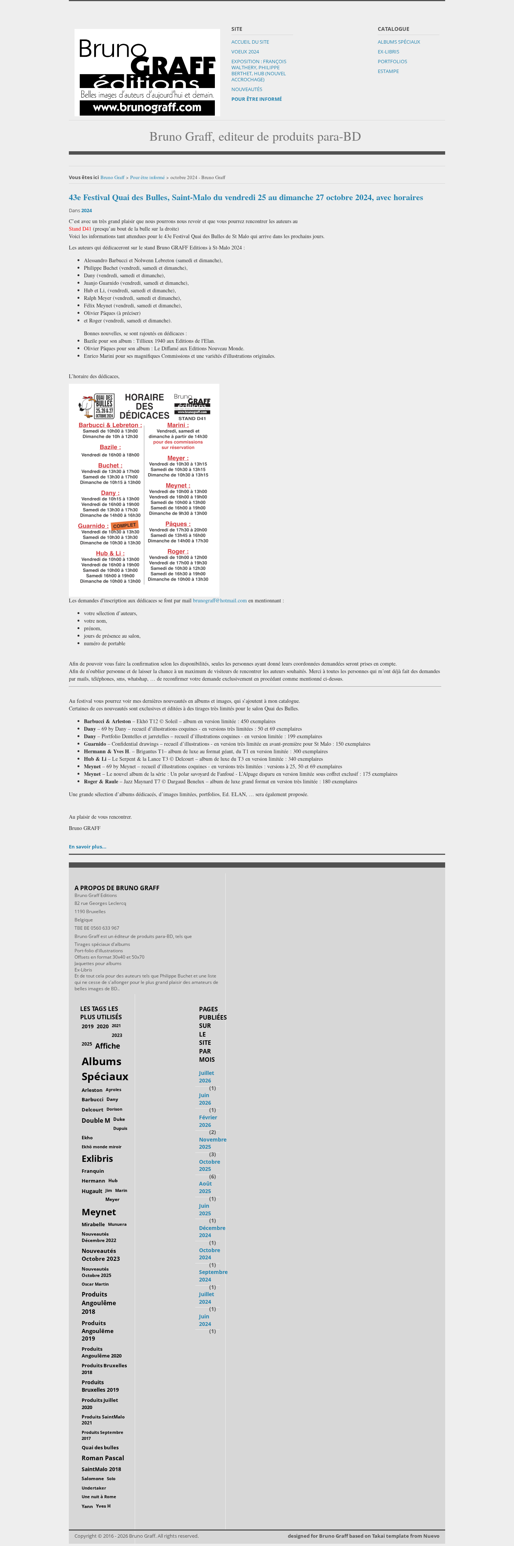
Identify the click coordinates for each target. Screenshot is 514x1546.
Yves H (103, 1506)
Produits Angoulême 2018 (99, 1303)
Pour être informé (256, 99)
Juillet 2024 (206, 1298)
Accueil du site (250, 42)
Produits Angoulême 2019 (98, 1330)
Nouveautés (246, 89)
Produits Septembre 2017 (102, 1435)
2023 (117, 1035)
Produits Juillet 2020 (100, 1404)
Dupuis (120, 1128)
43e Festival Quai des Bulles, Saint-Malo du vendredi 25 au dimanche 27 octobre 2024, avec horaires (246, 197)
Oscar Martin (95, 1284)
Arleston (92, 1090)
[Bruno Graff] (147, 70)
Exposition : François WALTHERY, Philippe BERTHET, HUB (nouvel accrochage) (258, 70)
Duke (119, 1119)
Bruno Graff (112, 177)
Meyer (112, 1199)
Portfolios (392, 61)
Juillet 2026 (206, 1076)
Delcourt (92, 1109)
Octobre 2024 (209, 1254)
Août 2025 (205, 1187)
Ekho (87, 1137)
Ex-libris (388, 52)
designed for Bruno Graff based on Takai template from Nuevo (363, 1535)
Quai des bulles (100, 1447)
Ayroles (113, 1089)
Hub (113, 1180)
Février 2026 (208, 1121)
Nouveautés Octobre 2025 (96, 1272)
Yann (87, 1506)
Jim (108, 1190)
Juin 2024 (205, 1320)
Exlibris (97, 1158)
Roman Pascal (103, 1458)
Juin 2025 (205, 1209)
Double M (96, 1120)
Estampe (388, 71)
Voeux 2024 (245, 52)
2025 (87, 1044)
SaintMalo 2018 (101, 1469)
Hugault (92, 1191)
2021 (116, 1025)
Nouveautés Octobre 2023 (101, 1254)
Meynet (99, 1212)
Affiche (107, 1046)
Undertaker (94, 1488)
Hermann (93, 1180)
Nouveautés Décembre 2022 (99, 1237)
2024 (86, 210)
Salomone (93, 1478)
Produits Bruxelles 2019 (100, 1386)
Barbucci (92, 1099)
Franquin (93, 1170)
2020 (103, 1026)
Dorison (114, 1109)
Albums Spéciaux (399, 42)
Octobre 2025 (209, 1165)
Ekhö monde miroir (102, 1146)
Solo (111, 1478)
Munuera (117, 1224)
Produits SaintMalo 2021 (103, 1420)
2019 (88, 1026)
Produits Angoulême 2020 (102, 1352)
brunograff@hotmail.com (220, 600)
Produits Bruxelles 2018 (104, 1369)
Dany (112, 1099)
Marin (121, 1190)
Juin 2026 (205, 1098)
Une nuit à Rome (99, 1496)
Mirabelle (93, 1224)
